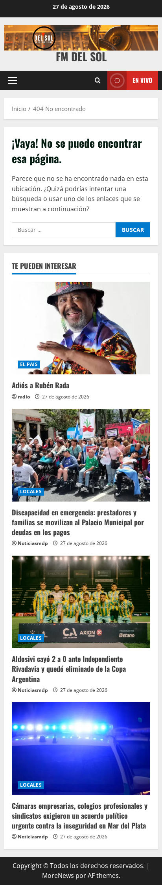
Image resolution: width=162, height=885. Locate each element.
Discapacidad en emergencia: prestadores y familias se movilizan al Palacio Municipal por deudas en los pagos (78, 522)
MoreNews (58, 875)
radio (24, 396)
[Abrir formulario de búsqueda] (98, 80)
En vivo (142, 80)
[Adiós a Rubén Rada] (81, 328)
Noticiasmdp (33, 543)
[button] (12, 80)
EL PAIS (29, 364)
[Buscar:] (64, 229)
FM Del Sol (81, 56)
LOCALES (31, 491)
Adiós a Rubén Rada (40, 385)
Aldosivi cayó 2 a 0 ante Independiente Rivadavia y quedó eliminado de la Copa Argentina (69, 669)
